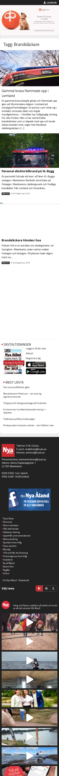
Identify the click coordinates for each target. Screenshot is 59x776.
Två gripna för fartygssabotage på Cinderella (24, 403)
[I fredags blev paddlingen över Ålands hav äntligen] (29, 660)
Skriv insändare (10, 525)
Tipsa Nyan (8, 518)
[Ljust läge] (46, 588)
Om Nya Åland (10, 580)
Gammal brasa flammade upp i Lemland (25, 93)
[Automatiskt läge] (39, 588)
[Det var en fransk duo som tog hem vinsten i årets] (29, 736)
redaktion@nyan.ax (35, 449)
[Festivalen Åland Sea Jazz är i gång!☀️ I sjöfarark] (29, 679)
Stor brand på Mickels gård (16, 387)
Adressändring (10, 539)
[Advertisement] (29, 304)
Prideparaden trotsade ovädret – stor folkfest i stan (28, 425)
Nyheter (5, 193)
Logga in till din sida (36, 348)
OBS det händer (11, 528)
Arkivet (29, 353)
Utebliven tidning (11, 532)
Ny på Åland (9, 563)
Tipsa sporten (10, 546)
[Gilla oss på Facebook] (29, 500)
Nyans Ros (8, 566)
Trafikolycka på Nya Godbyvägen (19, 419)
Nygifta (6, 570)
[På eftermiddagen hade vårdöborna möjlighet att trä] (29, 698)
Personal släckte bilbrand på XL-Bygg (28, 171)
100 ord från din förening (15, 552)
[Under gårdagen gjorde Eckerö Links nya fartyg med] (29, 756)
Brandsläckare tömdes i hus (21, 240)
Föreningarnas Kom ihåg (15, 556)
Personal (7, 522)
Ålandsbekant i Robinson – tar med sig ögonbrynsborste (22, 395)
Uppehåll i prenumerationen (17, 535)
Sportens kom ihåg (12, 542)
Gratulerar (8, 559)
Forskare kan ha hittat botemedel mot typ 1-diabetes (25, 411)
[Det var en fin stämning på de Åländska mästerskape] (29, 641)
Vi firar (6, 573)
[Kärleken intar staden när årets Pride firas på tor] (29, 622)
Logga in (52, 2)
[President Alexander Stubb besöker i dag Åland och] (29, 717)
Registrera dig (33, 358)
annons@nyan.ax (35, 452)
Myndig (6, 549)
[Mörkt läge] (53, 588)
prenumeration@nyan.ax (32, 459)
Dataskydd (24, 580)
